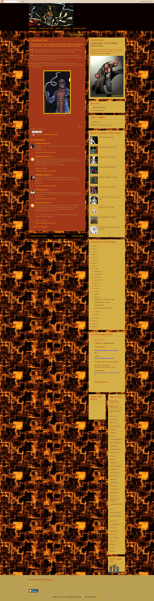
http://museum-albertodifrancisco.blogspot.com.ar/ (104, 366)
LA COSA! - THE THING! (107, 187)
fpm (83, 597)
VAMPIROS (113, 446)
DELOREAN (114, 493)
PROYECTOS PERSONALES (114, 407)
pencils (112, 548)
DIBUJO (112, 423)
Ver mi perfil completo (97, 110)
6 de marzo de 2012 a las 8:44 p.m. (46, 152)
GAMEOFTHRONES (116, 504)
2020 (94, 246)
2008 (94, 327)
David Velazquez (40, 189)
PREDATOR (113, 531)
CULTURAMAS (95, 122)
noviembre (97, 274)
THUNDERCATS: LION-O (102, 302)
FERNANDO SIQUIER (42, 175)
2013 (94, 266)
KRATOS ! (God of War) (106, 207)
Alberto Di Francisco (42, 156)
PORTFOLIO (114, 476)
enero (96, 314)
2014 (94, 263)
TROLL (112, 541)
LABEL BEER (114, 524)
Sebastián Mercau (41, 143)
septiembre (97, 280)
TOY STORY (114, 538)
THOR (112, 459)
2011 (94, 318)
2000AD (112, 456)
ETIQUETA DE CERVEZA (114, 500)
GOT (111, 509)
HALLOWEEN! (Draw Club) (108, 147)
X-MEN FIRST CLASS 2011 (108, 157)
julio (96, 286)
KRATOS (112, 521)
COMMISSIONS (115, 449)
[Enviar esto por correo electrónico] (33, 132)
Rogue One (113, 534)
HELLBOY (113, 463)
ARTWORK (113, 483)
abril (96, 294)
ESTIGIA (113, 496)
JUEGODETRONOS (116, 516)
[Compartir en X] (37, 132)
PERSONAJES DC (115, 411)
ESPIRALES (114, 469)
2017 (94, 255)
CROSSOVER (114, 489)
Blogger (98, 597)
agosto (96, 283)
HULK (112, 436)
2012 (94, 269)
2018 (94, 252)
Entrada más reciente (38, 236)
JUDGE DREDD (115, 466)
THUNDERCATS (115, 443)
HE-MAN (113, 419)
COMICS (112, 433)
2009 (94, 324)
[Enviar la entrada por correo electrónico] (33, 134)
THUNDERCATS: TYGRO (107, 217)
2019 (94, 249)
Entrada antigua (78, 236)
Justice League (114, 473)
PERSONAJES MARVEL (50, 134)
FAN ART (113, 416)
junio (96, 288)
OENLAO (113, 528)
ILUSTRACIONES (115, 439)
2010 (94, 321)
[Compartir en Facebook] (39, 132)
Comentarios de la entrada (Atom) (61, 241)
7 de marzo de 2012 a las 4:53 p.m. (46, 198)
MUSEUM (32, 585)
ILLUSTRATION (115, 513)
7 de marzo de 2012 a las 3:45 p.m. (46, 186)
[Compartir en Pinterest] (41, 132)
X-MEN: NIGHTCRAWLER (107, 167)
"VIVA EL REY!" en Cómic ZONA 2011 (109, 198)
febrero (96, 312)
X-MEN (112, 429)
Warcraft (112, 544)
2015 (94, 260)
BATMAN (113, 486)
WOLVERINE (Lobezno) (106, 137)
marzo (96, 297)
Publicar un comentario (40, 227)
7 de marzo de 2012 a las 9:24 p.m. (46, 223)
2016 (94, 257)
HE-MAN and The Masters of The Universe (109, 228)
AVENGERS (113, 453)
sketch (111, 551)
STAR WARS (114, 426)
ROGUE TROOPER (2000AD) (108, 177)
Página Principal (59, 236)
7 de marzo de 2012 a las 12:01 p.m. (46, 171)
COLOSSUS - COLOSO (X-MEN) (104, 299)
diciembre (97, 271)
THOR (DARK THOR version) (103, 308)
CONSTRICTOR (99, 305)
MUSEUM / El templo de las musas (101, 125)
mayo (96, 291)
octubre (96, 277)
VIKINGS (113, 479)
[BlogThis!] (35, 132)
